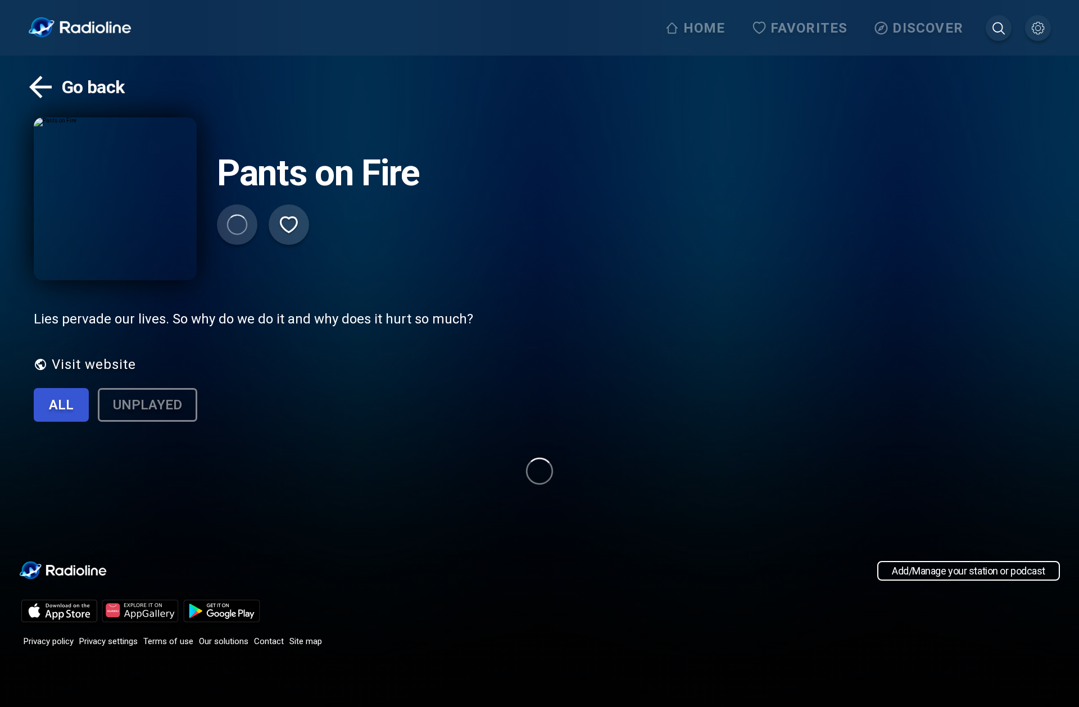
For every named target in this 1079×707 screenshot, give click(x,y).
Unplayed (147, 405)
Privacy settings (108, 641)
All (61, 405)
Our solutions (223, 641)
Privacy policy (49, 641)
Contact (269, 641)
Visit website (94, 364)
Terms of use (168, 641)
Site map (305, 641)
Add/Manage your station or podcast (968, 571)
